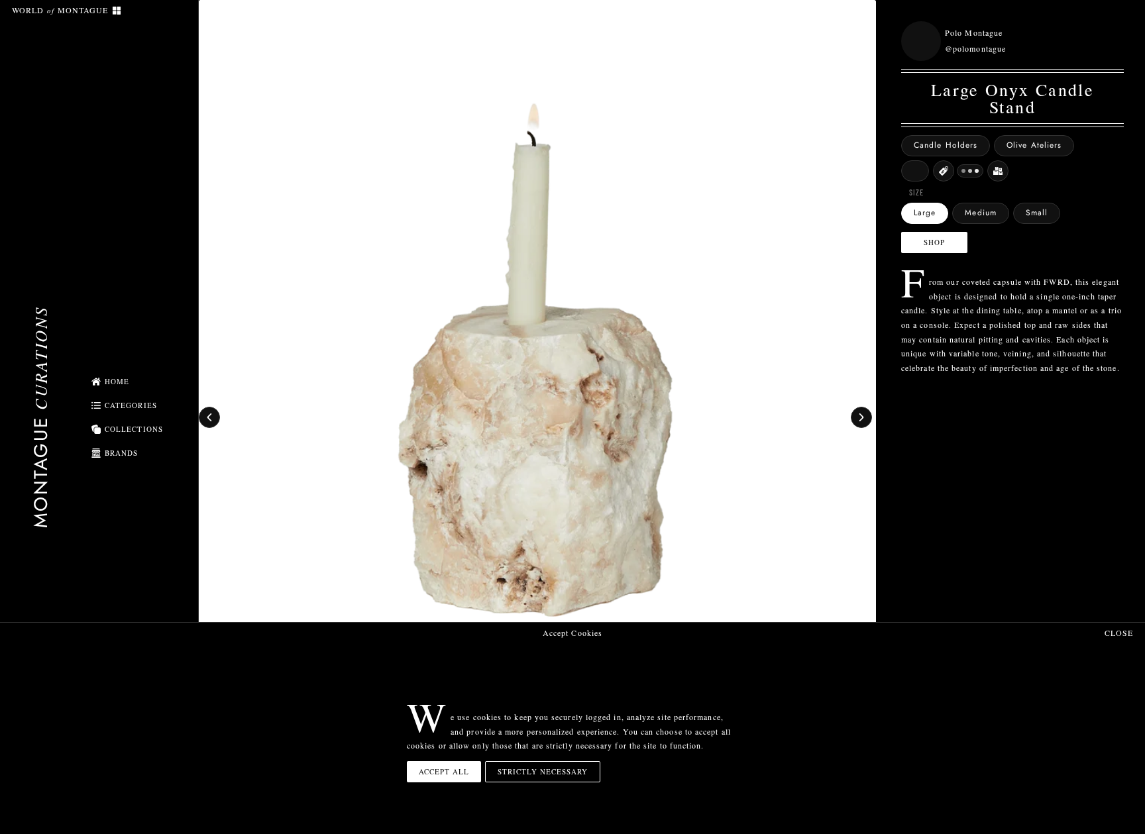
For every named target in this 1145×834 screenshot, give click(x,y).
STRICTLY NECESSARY (543, 771)
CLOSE (1119, 632)
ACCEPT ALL (444, 771)
